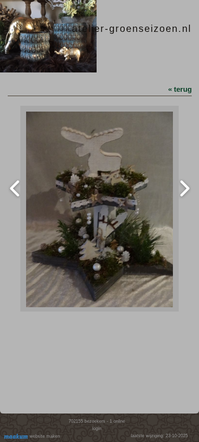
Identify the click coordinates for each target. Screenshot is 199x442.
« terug (180, 89)
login (96, 428)
